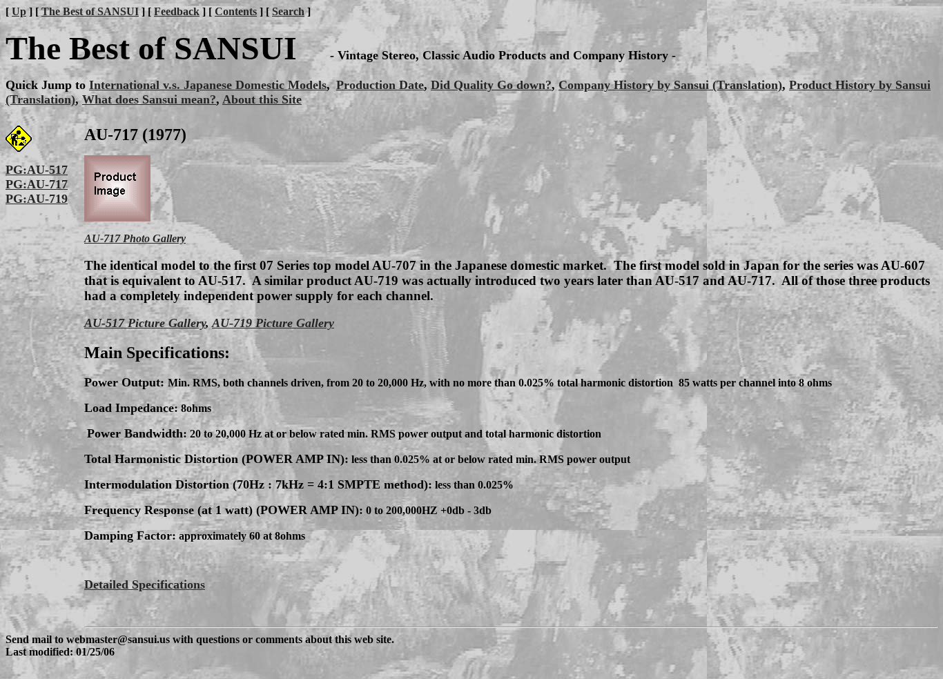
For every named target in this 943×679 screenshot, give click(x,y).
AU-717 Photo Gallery (135, 238)
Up (19, 11)
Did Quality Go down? (491, 85)
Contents (236, 11)
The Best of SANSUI (90, 11)
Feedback (177, 11)
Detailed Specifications (144, 584)
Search (288, 11)
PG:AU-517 (37, 170)
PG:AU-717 (37, 184)
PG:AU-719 (37, 199)
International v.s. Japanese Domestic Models (208, 85)
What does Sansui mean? (149, 99)
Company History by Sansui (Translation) (670, 85)
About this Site (262, 99)
